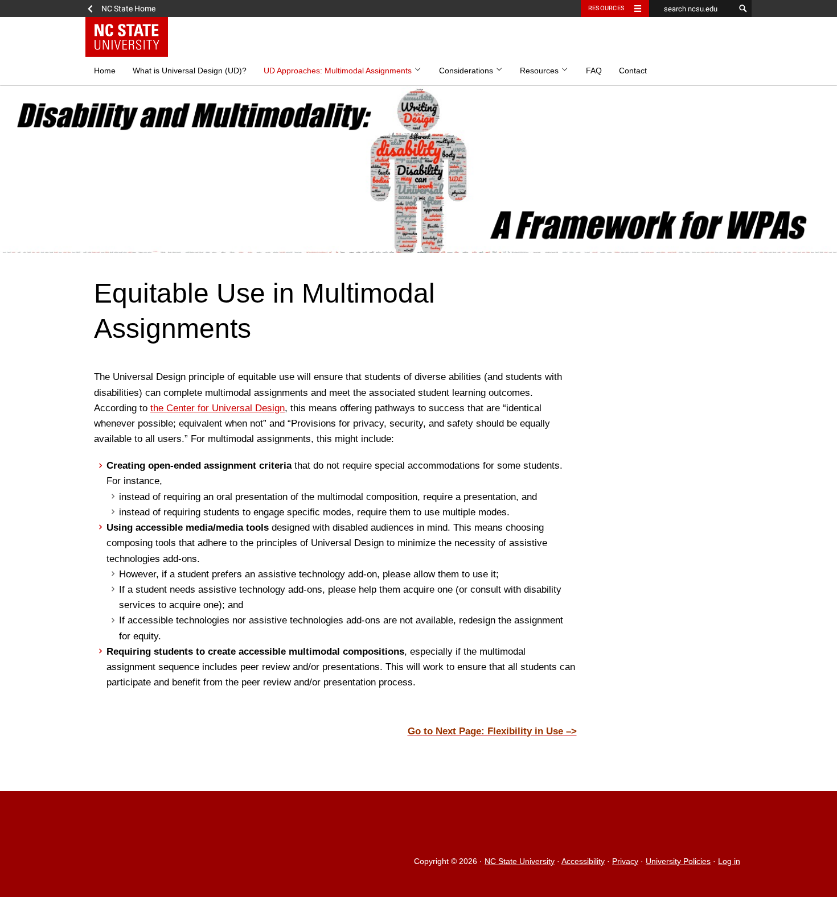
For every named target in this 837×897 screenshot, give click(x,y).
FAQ (594, 71)
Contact (633, 71)
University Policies (678, 861)
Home (105, 71)
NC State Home (128, 8)
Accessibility (583, 861)
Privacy (625, 861)
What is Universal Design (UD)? (190, 71)
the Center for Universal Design (217, 408)
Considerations (467, 71)
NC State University (520, 861)
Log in (729, 861)
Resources (606, 8)
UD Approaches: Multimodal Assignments (339, 71)
